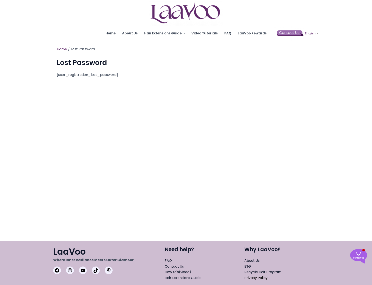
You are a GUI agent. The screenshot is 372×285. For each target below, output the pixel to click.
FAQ (168, 260)
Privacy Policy (256, 277)
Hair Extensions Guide (183, 277)
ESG (247, 266)
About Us (252, 260)
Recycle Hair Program (262, 272)
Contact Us (174, 266)
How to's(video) (178, 272)
